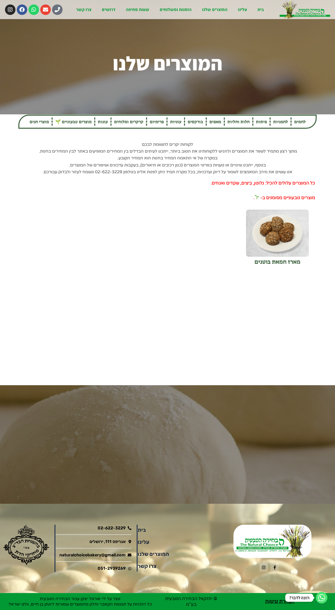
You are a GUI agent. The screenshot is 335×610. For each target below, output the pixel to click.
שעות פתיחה (137, 10)
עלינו (242, 10)
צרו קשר (83, 10)
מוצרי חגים (39, 122)
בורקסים (195, 122)
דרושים (108, 10)
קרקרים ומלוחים (128, 122)
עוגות (103, 122)
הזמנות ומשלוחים (176, 10)
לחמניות (280, 122)
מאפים (215, 122)
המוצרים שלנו (214, 10)
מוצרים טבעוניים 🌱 (73, 122)
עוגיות (175, 122)
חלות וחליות (238, 122)
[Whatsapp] (321, 597)
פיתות (261, 122)
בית (261, 10)
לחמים (300, 122)
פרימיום (157, 122)
